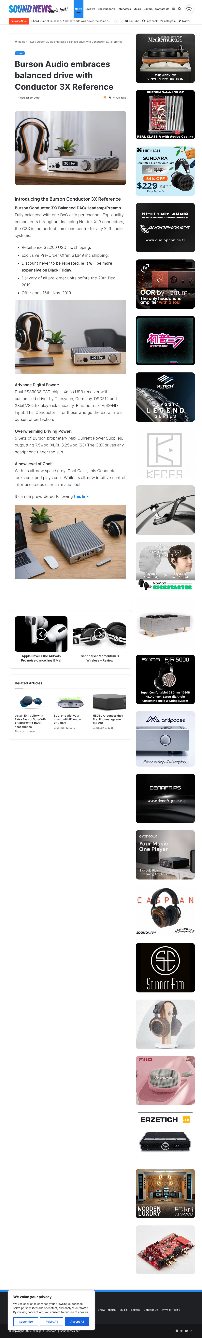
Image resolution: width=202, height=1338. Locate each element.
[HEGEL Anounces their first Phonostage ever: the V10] (109, 702)
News (78, 8)
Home (21, 41)
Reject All (52, 1321)
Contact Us (162, 8)
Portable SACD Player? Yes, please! (53, 21)
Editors (148, 8)
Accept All (77, 1321)
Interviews (124, 8)
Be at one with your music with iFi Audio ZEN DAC (67, 719)
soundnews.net (70, 1330)
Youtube (133, 21)
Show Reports (106, 8)
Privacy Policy (171, 1309)
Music (137, 8)
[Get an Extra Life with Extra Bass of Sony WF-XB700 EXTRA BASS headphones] (31, 702)
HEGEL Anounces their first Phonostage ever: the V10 (108, 719)
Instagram (169, 21)
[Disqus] (70, 795)
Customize (26, 1321)
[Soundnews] (38, 9)
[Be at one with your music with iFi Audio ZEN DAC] (70, 702)
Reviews (90, 8)
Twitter (185, 21)
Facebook (151, 21)
